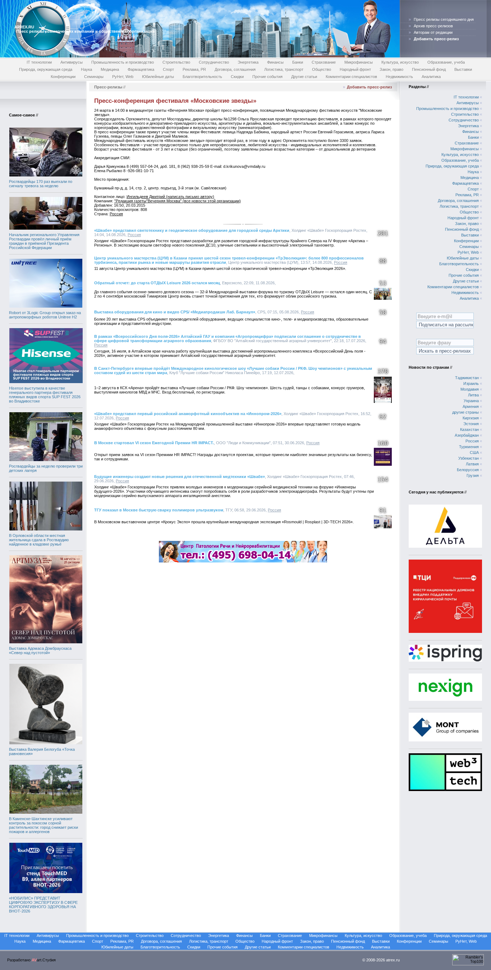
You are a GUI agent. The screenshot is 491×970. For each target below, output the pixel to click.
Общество (321, 69)
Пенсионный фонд (429, 69)
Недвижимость (399, 76)
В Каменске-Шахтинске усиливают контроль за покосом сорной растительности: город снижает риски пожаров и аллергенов (43, 825)
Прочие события (267, 76)
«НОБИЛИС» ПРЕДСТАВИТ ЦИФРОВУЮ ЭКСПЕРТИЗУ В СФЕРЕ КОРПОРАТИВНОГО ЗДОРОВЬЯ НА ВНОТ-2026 (43, 904)
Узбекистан (468, 458)
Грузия (473, 475)
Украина (471, 401)
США (474, 452)
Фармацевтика (141, 69)
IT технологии (39, 62)
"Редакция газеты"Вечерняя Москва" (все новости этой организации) (177, 201)
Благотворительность (202, 76)
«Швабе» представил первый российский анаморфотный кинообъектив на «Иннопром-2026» (187, 414)
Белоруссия (468, 470)
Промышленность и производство (122, 62)
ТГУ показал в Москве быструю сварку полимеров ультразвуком (158, 510)
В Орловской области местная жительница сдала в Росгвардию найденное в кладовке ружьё (39, 539)
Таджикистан (467, 378)
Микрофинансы (358, 62)
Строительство (176, 62)
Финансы (275, 62)
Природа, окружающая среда (45, 69)
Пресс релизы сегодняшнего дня (444, 19)
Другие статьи (304, 76)
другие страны (465, 412)
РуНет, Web (122, 76)
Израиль (471, 383)
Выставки (463, 69)
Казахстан (469, 429)
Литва (473, 395)
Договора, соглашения (235, 69)
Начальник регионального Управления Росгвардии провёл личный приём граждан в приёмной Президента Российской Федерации (44, 241)
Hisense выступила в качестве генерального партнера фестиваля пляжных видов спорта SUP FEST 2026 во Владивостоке (45, 394)
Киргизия (471, 418)
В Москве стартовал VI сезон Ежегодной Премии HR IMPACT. (154, 443)
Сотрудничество (214, 62)
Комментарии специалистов (351, 76)
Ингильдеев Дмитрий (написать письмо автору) (170, 196)
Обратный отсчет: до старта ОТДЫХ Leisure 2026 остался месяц (157, 283)
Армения (471, 406)
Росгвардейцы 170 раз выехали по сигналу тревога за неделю (40, 183)
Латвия (472, 464)
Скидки (237, 76)
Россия (116, 214)
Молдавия (469, 389)
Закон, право (391, 69)
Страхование (324, 62)
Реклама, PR (194, 69)
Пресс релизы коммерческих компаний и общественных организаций (85, 31)
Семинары (94, 76)
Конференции (63, 76)
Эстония (471, 424)
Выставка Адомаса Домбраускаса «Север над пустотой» (40, 650)
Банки (297, 62)
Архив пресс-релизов (433, 26)
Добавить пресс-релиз (369, 87)
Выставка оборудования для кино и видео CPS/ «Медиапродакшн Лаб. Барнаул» (174, 312)
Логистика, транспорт (283, 69)
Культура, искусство (400, 62)
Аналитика (431, 76)
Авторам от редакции (433, 32)
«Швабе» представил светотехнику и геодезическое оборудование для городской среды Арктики (191, 230)
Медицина (110, 69)
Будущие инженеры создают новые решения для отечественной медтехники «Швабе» (179, 476)
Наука (86, 69)
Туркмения (469, 447)
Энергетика (248, 62)
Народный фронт (355, 69)
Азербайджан (467, 435)
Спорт (168, 69)
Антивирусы (71, 62)
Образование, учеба (446, 62)
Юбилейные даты (158, 76)
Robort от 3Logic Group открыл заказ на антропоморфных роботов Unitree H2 (45, 315)
